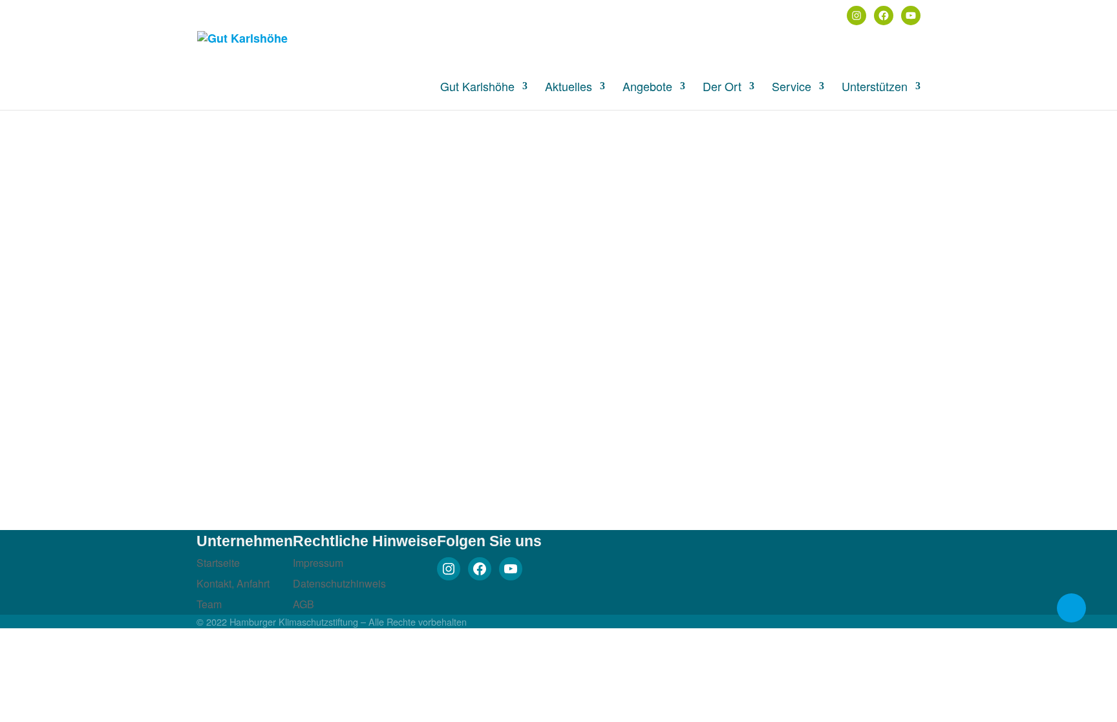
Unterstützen (875, 87)
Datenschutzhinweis (339, 583)
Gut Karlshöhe (477, 87)
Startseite (218, 562)
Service (791, 87)
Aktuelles (568, 87)
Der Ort (722, 87)
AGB (303, 604)
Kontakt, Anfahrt (233, 583)
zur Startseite (131, 211)
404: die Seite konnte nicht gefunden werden (337, 151)
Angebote (647, 87)
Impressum (318, 562)
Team (209, 604)
